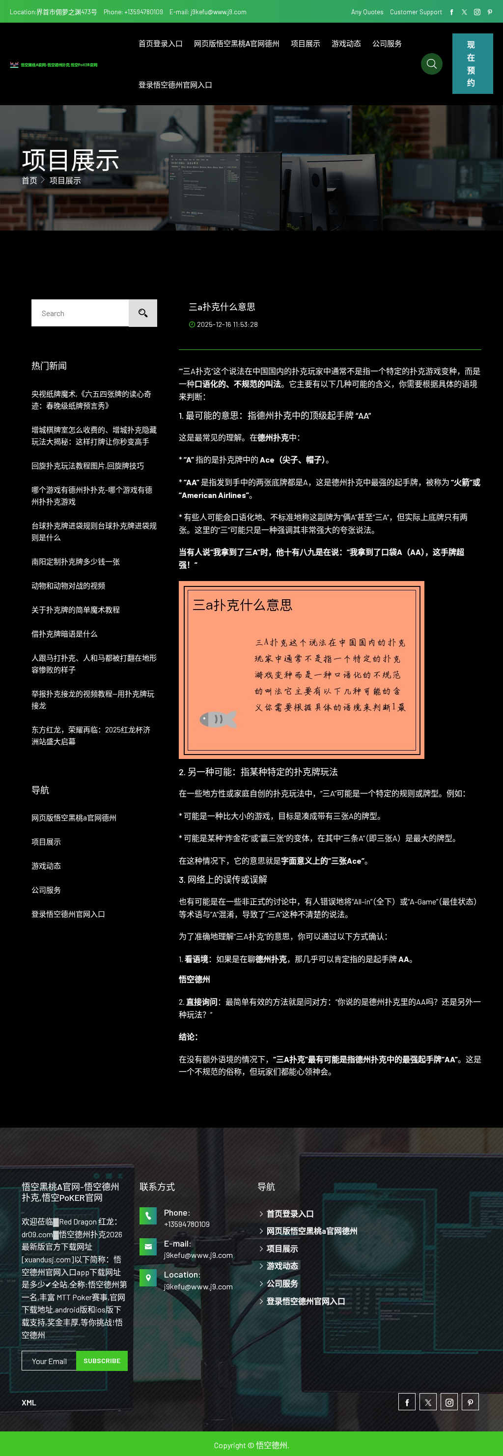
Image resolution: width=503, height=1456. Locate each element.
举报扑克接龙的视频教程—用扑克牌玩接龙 (92, 699)
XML (29, 1402)
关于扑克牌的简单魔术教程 (75, 609)
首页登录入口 (161, 43)
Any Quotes (368, 12)
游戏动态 (346, 43)
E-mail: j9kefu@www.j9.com (208, 12)
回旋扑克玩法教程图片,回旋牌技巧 (87, 465)
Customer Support (416, 12)
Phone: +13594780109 (133, 12)
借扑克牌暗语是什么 (64, 633)
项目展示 (305, 43)
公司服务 (387, 43)
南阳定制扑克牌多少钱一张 (75, 561)
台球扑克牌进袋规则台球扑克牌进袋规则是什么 (94, 531)
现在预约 (471, 63)
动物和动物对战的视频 (68, 585)
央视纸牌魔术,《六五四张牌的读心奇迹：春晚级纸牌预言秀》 (91, 399)
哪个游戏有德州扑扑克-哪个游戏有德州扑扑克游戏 (91, 495)
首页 (29, 180)
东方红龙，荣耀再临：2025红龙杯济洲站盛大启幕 (90, 735)
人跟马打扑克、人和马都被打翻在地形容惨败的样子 (94, 663)
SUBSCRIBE (102, 1360)
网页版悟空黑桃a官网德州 (236, 43)
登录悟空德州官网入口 (175, 84)
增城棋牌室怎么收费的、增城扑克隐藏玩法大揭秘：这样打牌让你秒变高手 (94, 435)
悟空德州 (271, 1445)
